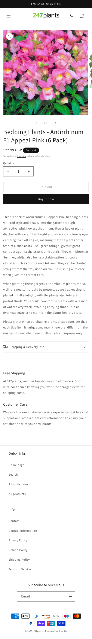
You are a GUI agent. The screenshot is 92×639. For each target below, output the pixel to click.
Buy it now (46, 199)
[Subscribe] (70, 596)
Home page (16, 465)
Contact (14, 521)
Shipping (21, 156)
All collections (18, 484)
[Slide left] (36, 123)
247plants (39, 631)
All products (17, 494)
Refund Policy (18, 550)
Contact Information (23, 531)
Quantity (8, 163)
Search (13, 474)
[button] (8, 15)
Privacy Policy (18, 540)
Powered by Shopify (56, 631)
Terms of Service (20, 569)
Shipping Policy (19, 559)
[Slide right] (55, 123)
